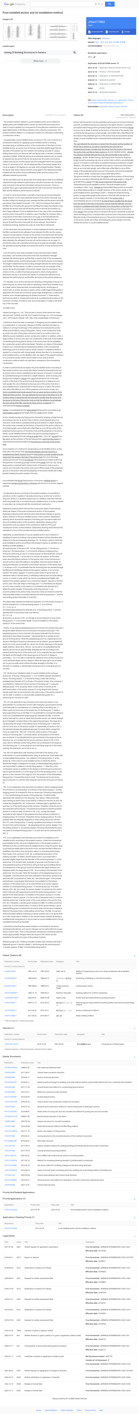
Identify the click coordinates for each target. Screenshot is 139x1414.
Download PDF (97, 32)
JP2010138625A (10, 1170)
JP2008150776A (10, 1116)
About (38, 1410)
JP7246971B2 (9, 1175)
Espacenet (103, 107)
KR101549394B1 (10, 1097)
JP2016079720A (10, 1102)
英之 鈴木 (108, 42)
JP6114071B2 (9, 1146)
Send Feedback (51, 1410)
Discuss (124, 107)
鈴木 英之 (99, 42)
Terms (79, 1410)
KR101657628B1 (10, 1165)
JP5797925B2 (9, 1010)
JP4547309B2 (9, 1003)
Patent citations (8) (99, 100)
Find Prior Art (113, 32)
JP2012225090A (10, 1131)
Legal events (122, 100)
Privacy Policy (90, 1410)
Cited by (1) (111, 100)
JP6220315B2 (9, 1151)
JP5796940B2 (9, 1092)
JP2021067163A (11, 1044)
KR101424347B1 (10, 1112)
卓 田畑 (116, 42)
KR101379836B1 (10, 1180)
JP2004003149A (11, 998)
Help (101, 1410)
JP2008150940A (10, 1068)
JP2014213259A (10, 1210)
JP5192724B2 (9, 1126)
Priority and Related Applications (110, 103)
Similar (127, 32)
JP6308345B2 (9, 1077)
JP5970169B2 (9, 1016)
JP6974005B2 (9, 1185)
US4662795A (9, 971)
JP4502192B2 (9, 1107)
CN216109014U (10, 1156)
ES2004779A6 (10, 986)
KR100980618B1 (10, 1141)
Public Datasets (67, 1410)
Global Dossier (114, 107)
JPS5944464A (10, 978)
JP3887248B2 (9, 1121)
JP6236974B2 (9, 1087)
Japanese (106, 38)
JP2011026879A (10, 1160)
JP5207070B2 (9, 1136)
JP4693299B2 (9, 1072)
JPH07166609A (10, 993)
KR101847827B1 (10, 1082)
